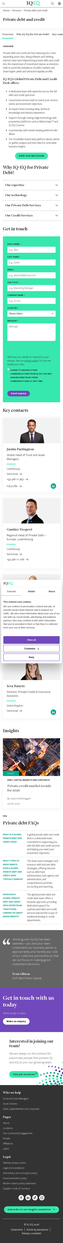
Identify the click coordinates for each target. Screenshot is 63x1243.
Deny (31, 657)
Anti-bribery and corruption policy (20, 1173)
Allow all (31, 640)
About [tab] (51, 591)
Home (6, 10)
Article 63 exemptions (37, 1229)
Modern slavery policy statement (19, 1183)
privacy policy (31, 360)
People (6, 1138)
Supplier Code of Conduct (16, 1188)
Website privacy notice (14, 1162)
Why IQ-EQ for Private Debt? (32, 34)
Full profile (12, 486)
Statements (17, 1229)
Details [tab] (31, 591)
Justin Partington (20, 449)
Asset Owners (10, 1103)
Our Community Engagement (17, 1133)
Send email (12, 474)
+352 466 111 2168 (16, 559)
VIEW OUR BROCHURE (31, 155)
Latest (6, 1148)
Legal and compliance (13, 1168)
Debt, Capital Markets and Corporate (21, 1109)
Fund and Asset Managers (16, 1098)
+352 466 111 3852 (15, 479)
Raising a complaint (31, 1233)
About (6, 1123)
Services (16, 10)
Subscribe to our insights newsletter (29, 1209)
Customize (29, 648)
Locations (8, 1128)
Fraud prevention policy (15, 1178)
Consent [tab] (11, 591)
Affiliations (8, 1143)
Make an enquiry (16, 1021)
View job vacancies (24, 1074)
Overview (7, 34)
